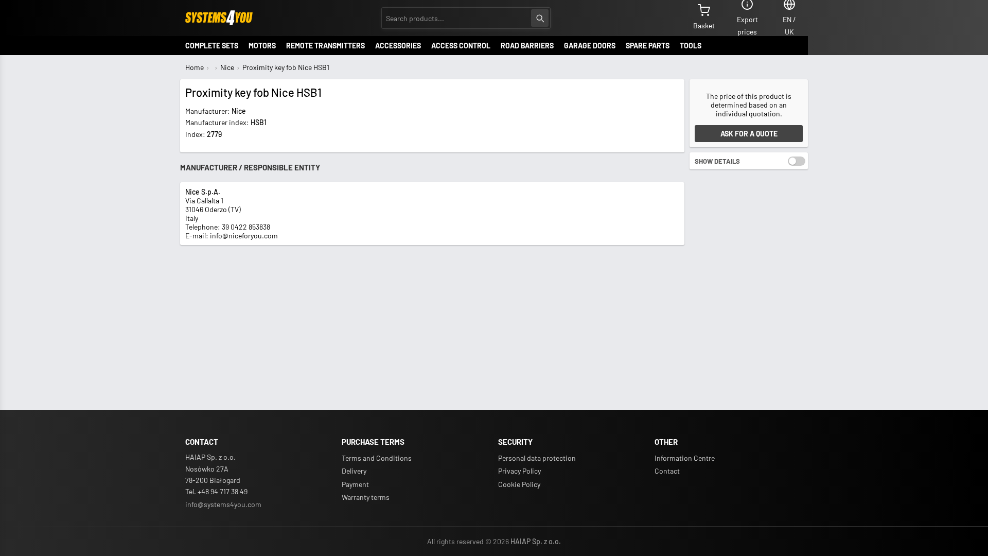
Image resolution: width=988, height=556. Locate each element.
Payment (355, 484)
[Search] (540, 18)
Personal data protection (537, 458)
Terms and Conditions (377, 458)
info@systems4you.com (223, 504)
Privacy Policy (519, 470)
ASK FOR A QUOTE (749, 133)
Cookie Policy (519, 484)
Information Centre (685, 458)
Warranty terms (366, 497)
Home (194, 67)
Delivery (354, 470)
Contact (667, 470)
